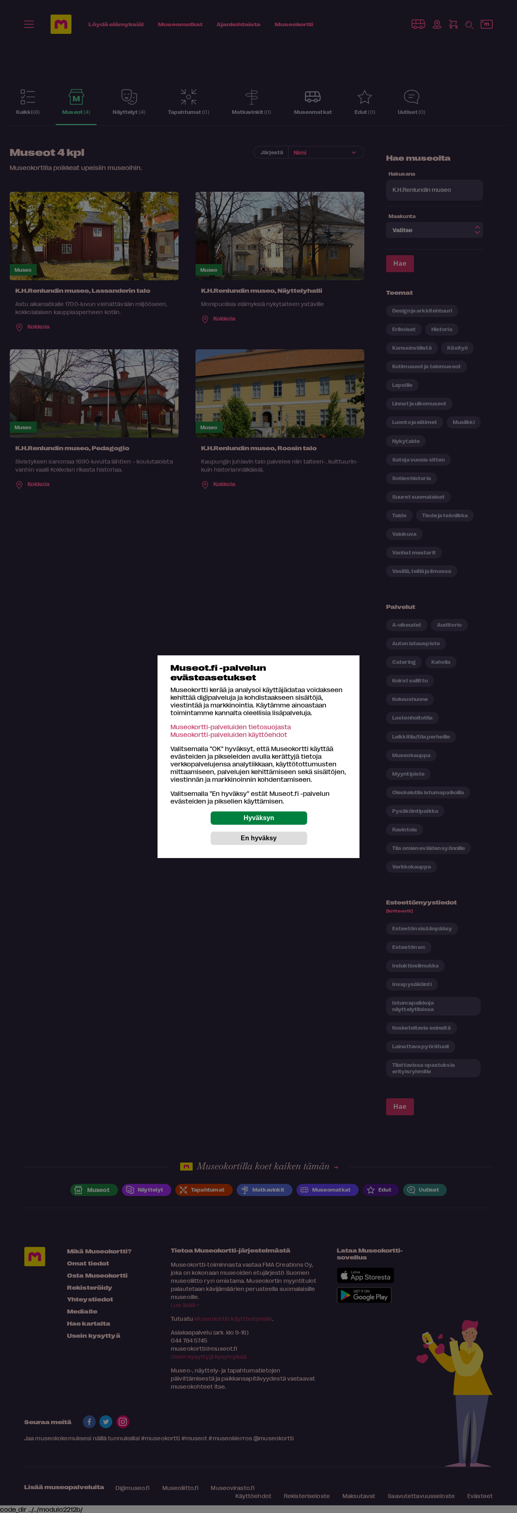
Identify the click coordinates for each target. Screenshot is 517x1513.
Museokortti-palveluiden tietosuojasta (230, 726)
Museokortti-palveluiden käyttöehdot (228, 734)
